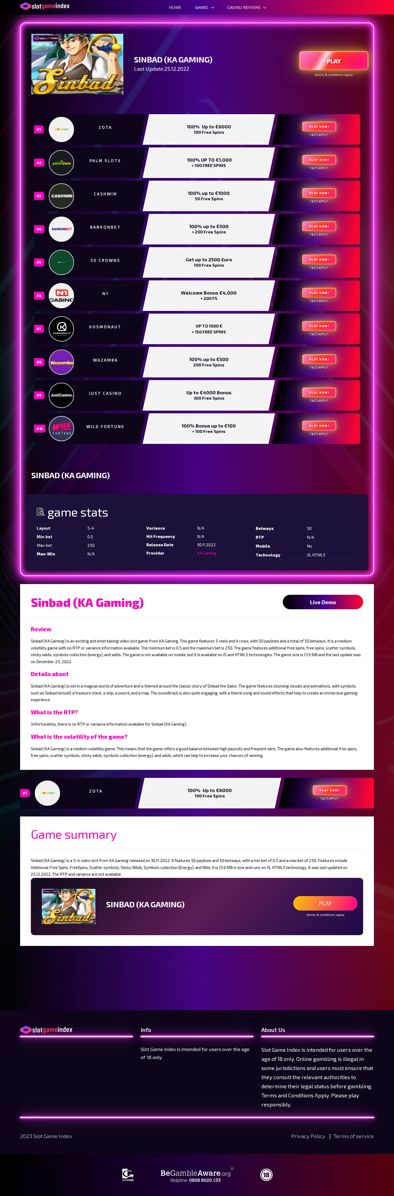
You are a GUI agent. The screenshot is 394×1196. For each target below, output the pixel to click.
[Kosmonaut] (62, 328)
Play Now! (319, 126)
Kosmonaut (105, 326)
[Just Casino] (62, 395)
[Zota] (62, 129)
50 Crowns (105, 260)
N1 (105, 293)
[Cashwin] (62, 196)
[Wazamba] (62, 362)
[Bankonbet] (62, 229)
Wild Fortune (105, 426)
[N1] (62, 295)
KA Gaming (206, 553)
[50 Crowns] (62, 262)
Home (175, 7)
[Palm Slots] (62, 162)
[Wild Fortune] (62, 428)
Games (202, 7)
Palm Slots (105, 160)
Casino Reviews (244, 7)
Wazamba (105, 360)
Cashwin (105, 193)
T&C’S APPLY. (319, 135)
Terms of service (353, 1136)
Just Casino (105, 393)
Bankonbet (105, 227)
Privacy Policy (308, 1136)
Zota (105, 127)
